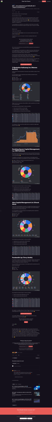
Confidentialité (26, 416)
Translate (14, 4)
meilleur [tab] (14, 384)
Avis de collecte (33, 416)
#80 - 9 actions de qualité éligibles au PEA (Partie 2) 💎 (21, 399)
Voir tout (14, 405)
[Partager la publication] (41, 1)
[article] (26, 388)
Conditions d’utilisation (29, 348)
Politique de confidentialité (30, 349)
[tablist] (16, 363)
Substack (20, 420)
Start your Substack (23, 418)
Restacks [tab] (18, 363)
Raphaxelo (15, 370)
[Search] (39, 1)
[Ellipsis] (39, 370)
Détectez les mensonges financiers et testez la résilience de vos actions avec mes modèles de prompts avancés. (22, 395)
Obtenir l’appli (30, 418)
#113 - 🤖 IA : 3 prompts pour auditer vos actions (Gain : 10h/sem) (22, 393)
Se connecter (49, 1)
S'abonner (44, 1)
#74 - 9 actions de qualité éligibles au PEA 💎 (20, 386)
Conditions (29, 416)
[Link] (11, 68)
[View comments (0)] (19, 397)
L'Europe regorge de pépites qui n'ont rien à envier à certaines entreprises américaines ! (21, 388)
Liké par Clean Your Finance (17, 371)
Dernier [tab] (16, 384)
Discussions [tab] (19, 384)
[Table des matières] (0, 211)
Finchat (33, 59)
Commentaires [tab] (14, 363)
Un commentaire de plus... (15, 380)
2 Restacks (21, 352)
